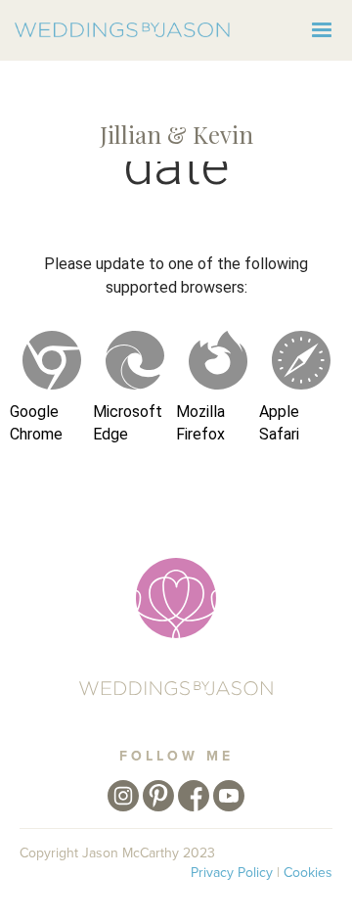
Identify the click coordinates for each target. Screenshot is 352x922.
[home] (122, 29)
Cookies (308, 872)
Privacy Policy (232, 872)
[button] (321, 30)
